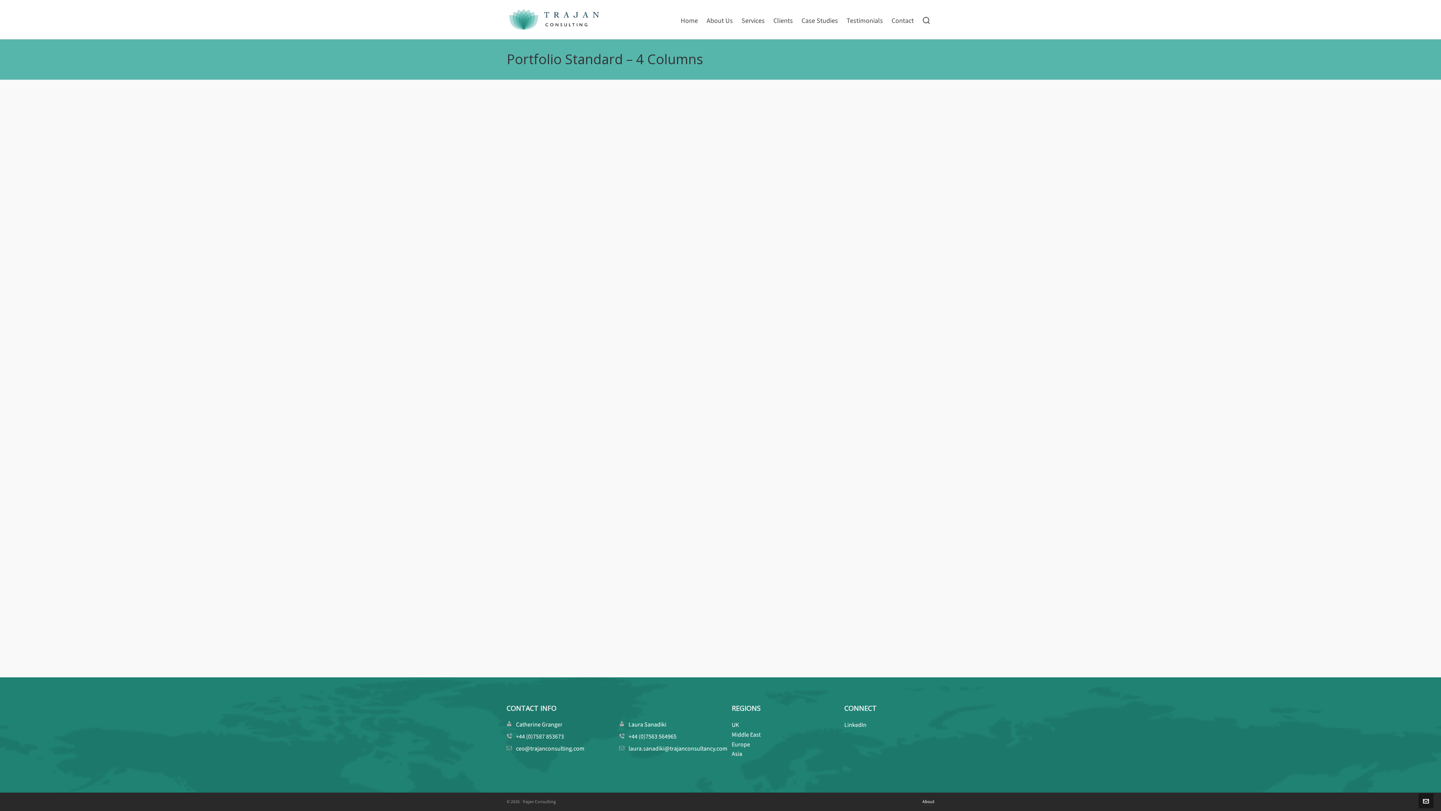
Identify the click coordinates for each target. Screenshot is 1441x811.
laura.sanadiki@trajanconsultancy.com (678, 748)
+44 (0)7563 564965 (653, 736)
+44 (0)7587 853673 (540, 736)
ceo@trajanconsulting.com (550, 748)
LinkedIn (855, 725)
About (928, 802)
